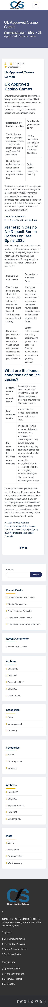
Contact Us (9, 984)
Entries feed (13, 849)
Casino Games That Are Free (21, 597)
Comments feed (15, 856)
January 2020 (14, 695)
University (12, 730)
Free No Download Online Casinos (20, 526)
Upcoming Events (12, 968)
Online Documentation (14, 939)
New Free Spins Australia (20, 611)
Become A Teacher (13, 979)
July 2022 (12, 689)
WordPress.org (15, 863)
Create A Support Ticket (15, 949)
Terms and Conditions (14, 974)
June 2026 (13, 669)
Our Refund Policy (12, 954)
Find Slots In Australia (15, 216)
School (11, 717)
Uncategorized (15, 724)
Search (9, 569)
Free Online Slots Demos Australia (21, 220)
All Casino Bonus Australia (17, 522)
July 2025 (12, 675)
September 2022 (16, 682)
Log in (11, 843)
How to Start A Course (14, 944)
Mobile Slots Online (17, 604)
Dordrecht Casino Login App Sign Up (21, 529)
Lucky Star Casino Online (20, 617)
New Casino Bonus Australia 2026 (24, 624)
